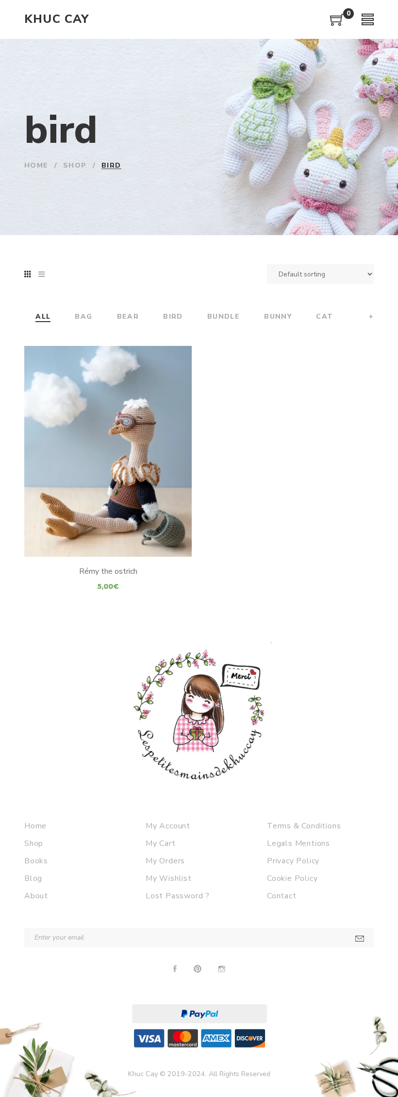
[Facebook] (175, 969)
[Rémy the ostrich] (108, 451)
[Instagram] (221, 969)
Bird (173, 317)
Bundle (223, 317)
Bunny (278, 317)
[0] (337, 23)
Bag (83, 317)
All (42, 317)
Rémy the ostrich (108, 571)
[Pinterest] (197, 969)
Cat (324, 317)
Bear (128, 317)
